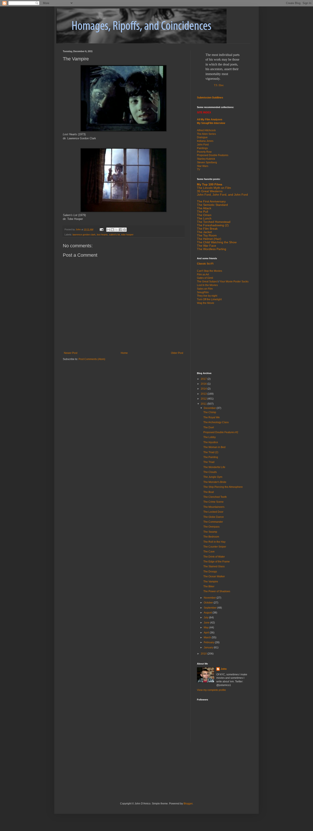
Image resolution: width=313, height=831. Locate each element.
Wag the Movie (205, 303)
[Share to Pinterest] (124, 230)
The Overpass (211, 526)
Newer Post (70, 352)
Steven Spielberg (207, 162)
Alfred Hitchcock (206, 130)
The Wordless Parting (211, 249)
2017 (204, 378)
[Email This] (108, 230)
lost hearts (102, 234)
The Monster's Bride (214, 482)
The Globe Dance (213, 516)
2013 (204, 393)
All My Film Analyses (209, 119)
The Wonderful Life (214, 467)
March (208, 637)
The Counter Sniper (214, 546)
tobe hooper (127, 234)
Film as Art (203, 274)
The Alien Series (206, 133)
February (209, 642)
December (210, 408)
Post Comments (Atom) (92, 359)
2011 (204, 403)
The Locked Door (213, 511)
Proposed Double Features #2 (220, 432)
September (210, 607)
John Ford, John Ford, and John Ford (222, 194)
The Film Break (207, 228)
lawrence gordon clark (84, 234)
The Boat (208, 492)
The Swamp (210, 531)
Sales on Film (205, 288)
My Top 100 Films (209, 184)
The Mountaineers (213, 506)
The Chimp (209, 412)
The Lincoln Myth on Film (214, 187)
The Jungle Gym (212, 476)
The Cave (209, 551)
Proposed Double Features (212, 155)
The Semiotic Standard (212, 204)
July (206, 617)
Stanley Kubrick (206, 158)
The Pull (202, 211)
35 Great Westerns (210, 191)
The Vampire (210, 581)
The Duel (208, 427)
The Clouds (210, 472)
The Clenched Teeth (215, 496)
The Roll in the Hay (214, 541)
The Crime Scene (213, 501)
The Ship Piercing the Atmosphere (223, 486)
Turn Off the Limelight (209, 299)
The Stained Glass (214, 566)
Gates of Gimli (205, 277)
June (207, 622)
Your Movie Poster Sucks (234, 281)
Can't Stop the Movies (209, 270)
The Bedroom (211, 536)
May (206, 627)
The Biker (208, 586)
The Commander (213, 521)
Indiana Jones (205, 140)
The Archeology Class (216, 422)
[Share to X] (116, 230)
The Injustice (210, 442)
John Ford (203, 144)
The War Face (206, 245)
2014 (204, 388)
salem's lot (114, 234)
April (207, 632)
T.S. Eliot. (219, 85)
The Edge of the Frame (216, 561)
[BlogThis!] (112, 230)
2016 (204, 383)
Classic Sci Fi (205, 263)
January (209, 647)
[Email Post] (101, 229)
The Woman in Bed (214, 447)
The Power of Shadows (216, 591)
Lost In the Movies (207, 285)
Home (124, 352)
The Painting (210, 457)
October (209, 602)
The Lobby (209, 437)
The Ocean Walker (214, 576)
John (224, 668)
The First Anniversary (211, 201)
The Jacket (204, 232)
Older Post (177, 352)
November (210, 597)
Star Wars (202, 166)
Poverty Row (204, 151)
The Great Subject (207, 281)
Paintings (202, 148)
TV (198, 169)
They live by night (207, 295)
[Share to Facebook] (120, 230)
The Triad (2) (210, 452)
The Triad (208, 462)
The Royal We (211, 417)
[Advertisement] (223, 337)
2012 (204, 398)
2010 (204, 653)
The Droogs (210, 571)
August (208, 612)
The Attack (204, 208)
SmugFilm (203, 292)
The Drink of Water (214, 556)
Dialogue (202, 137)
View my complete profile (211, 690)
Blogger (188, 803)
